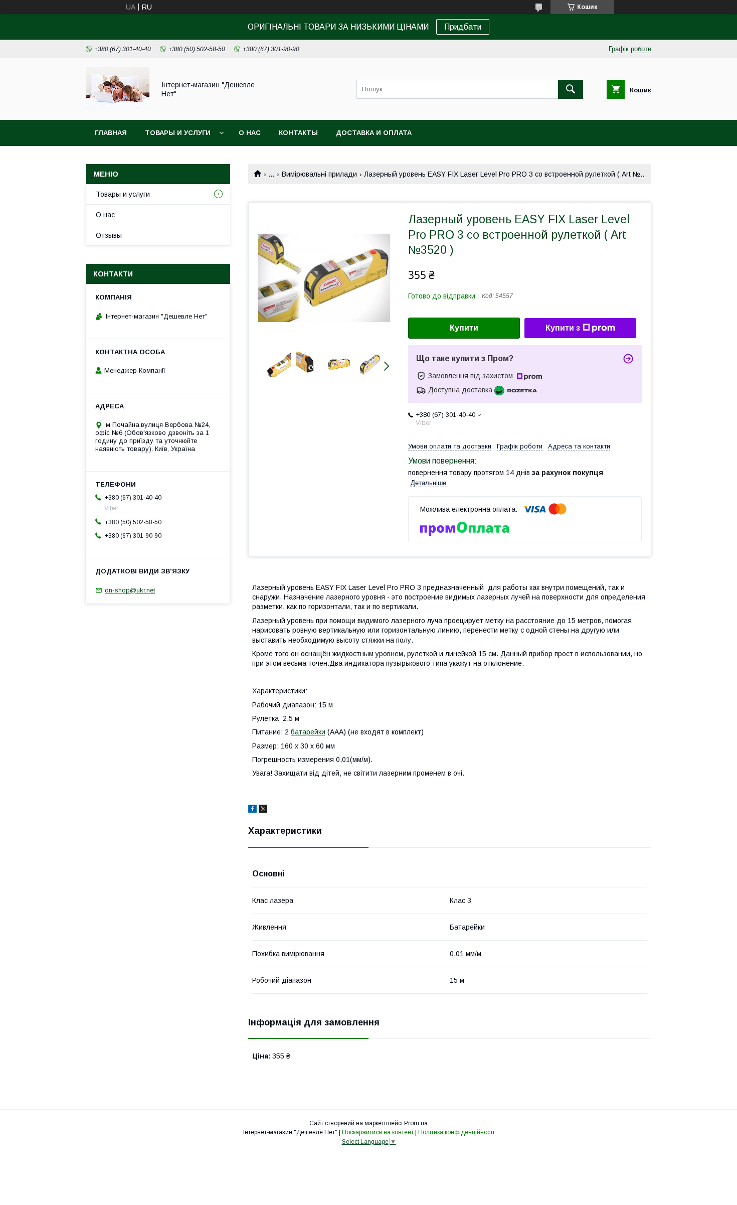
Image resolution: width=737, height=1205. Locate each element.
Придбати (462, 27)
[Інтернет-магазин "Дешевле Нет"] (117, 107)
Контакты (298, 132)
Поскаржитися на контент (378, 1132)
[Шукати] (570, 89)
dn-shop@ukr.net (130, 590)
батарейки (308, 732)
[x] (263, 810)
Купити (464, 328)
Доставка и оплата (374, 132)
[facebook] (252, 810)
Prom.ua (416, 1123)
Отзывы (109, 235)
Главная (111, 132)
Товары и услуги (178, 132)
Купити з (562, 328)
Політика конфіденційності (456, 1132)
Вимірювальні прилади (319, 174)
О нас (250, 132)
